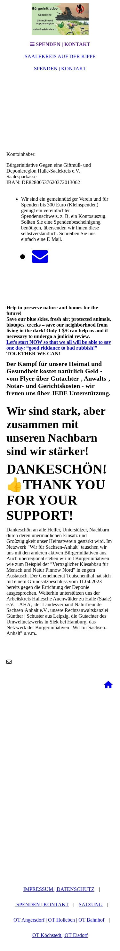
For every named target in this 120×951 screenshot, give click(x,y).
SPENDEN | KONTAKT (60, 68)
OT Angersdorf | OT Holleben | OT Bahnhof (58, 920)
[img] (60, 19)
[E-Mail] (40, 256)
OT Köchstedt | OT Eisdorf (60, 935)
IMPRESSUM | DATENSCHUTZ (58, 889)
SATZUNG (91, 904)
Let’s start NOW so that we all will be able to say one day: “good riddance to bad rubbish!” (58, 345)
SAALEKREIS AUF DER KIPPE (60, 56)
